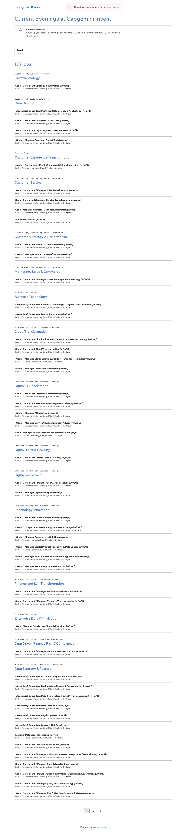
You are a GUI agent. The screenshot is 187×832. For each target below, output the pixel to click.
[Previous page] (81, 811)
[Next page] (105, 811)
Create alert (32, 36)
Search (20, 50)
